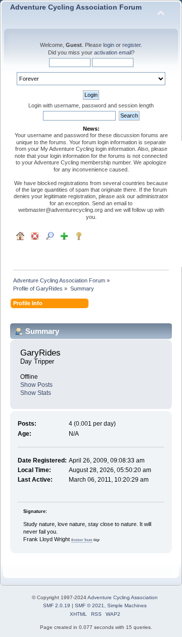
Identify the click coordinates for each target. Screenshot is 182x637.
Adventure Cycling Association (122, 597)
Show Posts (36, 384)
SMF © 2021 (89, 605)
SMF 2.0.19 (56, 605)
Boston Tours (82, 540)
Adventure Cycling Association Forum (76, 7)
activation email (112, 52)
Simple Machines (127, 605)
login (108, 45)
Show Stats (35, 392)
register (131, 45)
